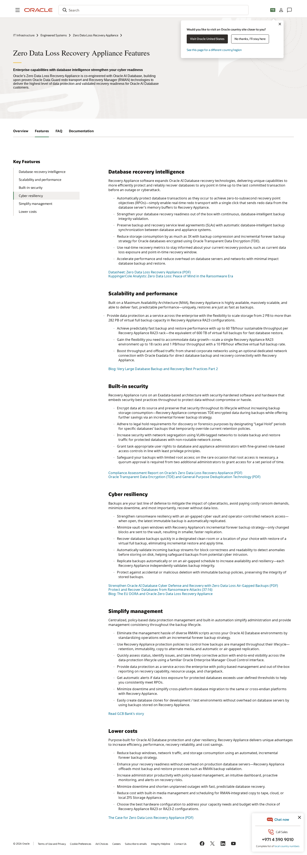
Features (42, 131)
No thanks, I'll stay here (250, 39)
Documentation (81, 131)
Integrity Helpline (160, 843)
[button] (17, 10)
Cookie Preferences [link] (80, 843)
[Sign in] (281, 10)
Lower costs (28, 211)
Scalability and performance (40, 179)
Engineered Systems (54, 35)
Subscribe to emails (136, 843)
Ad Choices (101, 843)
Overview (20, 131)
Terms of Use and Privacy (52, 843)
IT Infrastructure (23, 35)
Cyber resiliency (31, 195)
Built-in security (30, 187)
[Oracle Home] (38, 10)
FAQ (59, 131)
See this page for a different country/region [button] (214, 50)
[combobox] (153, 10)
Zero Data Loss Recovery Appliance (95, 35)
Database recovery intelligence (42, 171)
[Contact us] (289, 10)
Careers (116, 843)
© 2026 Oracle (21, 843)
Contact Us (180, 843)
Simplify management (35, 203)
